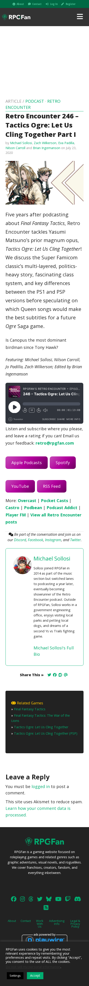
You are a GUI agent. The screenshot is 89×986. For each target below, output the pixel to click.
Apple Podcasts (26, 462)
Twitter (75, 539)
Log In (54, 4)
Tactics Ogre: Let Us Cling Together (41, 727)
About (20, 4)
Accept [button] (35, 975)
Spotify (63, 462)
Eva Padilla (66, 143)
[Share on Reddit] (60, 674)
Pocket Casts (54, 500)
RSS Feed (51, 486)
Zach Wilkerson (45, 143)
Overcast (27, 500)
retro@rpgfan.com (55, 443)
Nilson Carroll (15, 148)
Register (70, 4)
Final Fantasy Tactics (29, 709)
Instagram (53, 539)
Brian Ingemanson (46, 148)
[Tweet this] (49, 674)
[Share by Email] (66, 674)
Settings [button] (15, 975)
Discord (20, 539)
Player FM (15, 515)
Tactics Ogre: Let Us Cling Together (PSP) (45, 733)
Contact (37, 4)
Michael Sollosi (21, 143)
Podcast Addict (62, 507)
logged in (40, 786)
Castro (12, 507)
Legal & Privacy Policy (75, 924)
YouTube (20, 486)
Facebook (35, 539)
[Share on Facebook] (55, 674)
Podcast (34, 101)
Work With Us (39, 924)
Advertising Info (56, 922)
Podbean (33, 507)
